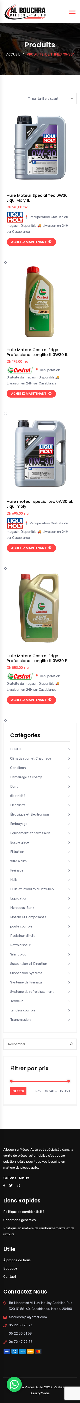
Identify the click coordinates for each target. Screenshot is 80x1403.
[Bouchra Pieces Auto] (25, 11)
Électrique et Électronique (30, 814)
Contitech (18, 768)
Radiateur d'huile (22, 936)
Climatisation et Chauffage (30, 758)
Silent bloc (18, 954)
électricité (17, 796)
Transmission (20, 1020)
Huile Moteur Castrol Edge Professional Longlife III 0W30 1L (37, 352)
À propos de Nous (17, 1260)
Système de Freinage (26, 982)
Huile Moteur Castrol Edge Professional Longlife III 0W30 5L (38, 658)
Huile (14, 880)
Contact (9, 1277)
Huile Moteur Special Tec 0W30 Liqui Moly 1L (37, 198)
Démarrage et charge (26, 777)
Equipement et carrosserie (30, 833)
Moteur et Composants (28, 917)
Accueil (13, 54)
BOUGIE (16, 749)
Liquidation (18, 898)
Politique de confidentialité (23, 1212)
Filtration (17, 852)
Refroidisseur (20, 945)
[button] (50, 152)
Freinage (16, 870)
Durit (14, 786)
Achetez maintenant (28, 242)
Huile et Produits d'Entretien (32, 889)
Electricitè (18, 805)
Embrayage (18, 824)
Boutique (10, 1268)
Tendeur (16, 1001)
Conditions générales (19, 1220)
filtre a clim (18, 861)
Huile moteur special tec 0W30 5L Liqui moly (40, 504)
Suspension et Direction (28, 964)
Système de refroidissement (32, 992)
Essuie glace (19, 842)
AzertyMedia (40, 1393)
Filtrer (18, 1091)
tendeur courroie (22, 1010)
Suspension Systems (26, 973)
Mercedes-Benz (22, 908)
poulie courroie (21, 926)
